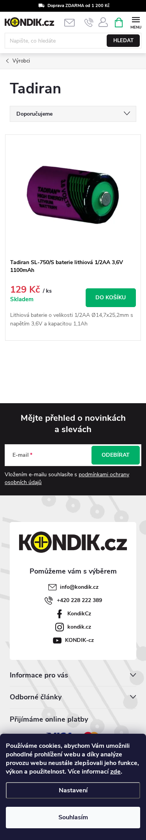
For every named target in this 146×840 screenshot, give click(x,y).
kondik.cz (79, 627)
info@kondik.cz (79, 587)
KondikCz (79, 613)
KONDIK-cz (79, 640)
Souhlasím (73, 817)
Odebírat (116, 455)
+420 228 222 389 (79, 600)
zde (115, 771)
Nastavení (73, 790)
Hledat (123, 40)
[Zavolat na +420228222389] (89, 23)
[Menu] (135, 22)
